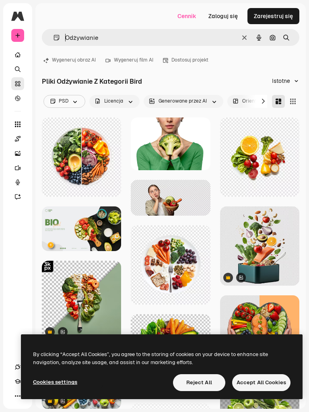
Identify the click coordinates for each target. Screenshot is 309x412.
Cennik (186, 16)
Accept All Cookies (261, 382)
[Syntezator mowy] (17, 182)
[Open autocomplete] (53, 38)
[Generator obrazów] (17, 153)
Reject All (199, 382)
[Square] (292, 101)
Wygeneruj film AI (133, 60)
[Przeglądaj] (17, 98)
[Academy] (17, 381)
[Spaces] (17, 138)
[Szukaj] (17, 69)
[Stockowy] (17, 83)
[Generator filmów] (17, 167)
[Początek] (17, 54)
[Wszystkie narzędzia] (17, 124)
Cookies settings (55, 382)
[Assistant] (17, 196)
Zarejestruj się (273, 16)
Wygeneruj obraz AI (74, 60)
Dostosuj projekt (189, 60)
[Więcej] (17, 395)
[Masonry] (278, 101)
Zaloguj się (223, 16)
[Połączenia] (17, 366)
